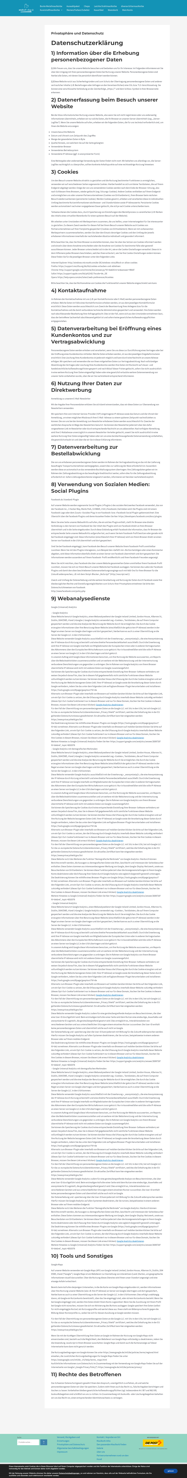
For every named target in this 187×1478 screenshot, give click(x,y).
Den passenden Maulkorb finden (111, 1444)
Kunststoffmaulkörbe (50, 10)
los (44, 1442)
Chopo (87, 6)
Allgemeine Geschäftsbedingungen (73, 1448)
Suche (19, 1437)
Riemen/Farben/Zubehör (78, 10)
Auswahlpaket (73, 6)
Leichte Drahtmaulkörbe (105, 6)
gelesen (171, 1471)
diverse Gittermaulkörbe (132, 6)
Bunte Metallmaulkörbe (51, 6)
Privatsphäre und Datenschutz (71, 1444)
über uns (101, 1451)
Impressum (62, 1451)
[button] (61, 10)
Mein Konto (127, 10)
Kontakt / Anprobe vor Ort (108, 1437)
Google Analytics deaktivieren (109, 704)
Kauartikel (99, 10)
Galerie (100, 1448)
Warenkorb (113, 10)
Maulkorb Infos (104, 1440)
